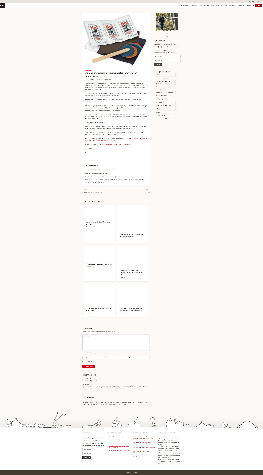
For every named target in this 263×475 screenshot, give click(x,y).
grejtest (130, 176)
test (136, 179)
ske (132, 179)
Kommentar (86, 336)
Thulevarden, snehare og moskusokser (99, 264)
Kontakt (258, 5)
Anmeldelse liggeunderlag (91, 176)
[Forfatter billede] (85, 80)
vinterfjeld (101, 182)
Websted (131, 357)
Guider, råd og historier (162, 109)
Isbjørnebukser (145, 454)
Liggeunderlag (88, 70)
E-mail (108, 357)
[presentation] (99, 212)
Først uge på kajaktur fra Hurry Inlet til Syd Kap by (119, 443)
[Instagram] (256, 1)
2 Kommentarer (107, 79)
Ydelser (158, 74)
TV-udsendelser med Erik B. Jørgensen (163, 82)
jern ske (136, 176)
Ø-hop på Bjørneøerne (113, 436)
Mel (133, 442)
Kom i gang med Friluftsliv (163, 78)
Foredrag (118, 176)
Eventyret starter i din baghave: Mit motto (165, 120)
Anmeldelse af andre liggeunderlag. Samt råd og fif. (101, 169)
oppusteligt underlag (98, 179)
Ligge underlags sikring (125, 144)
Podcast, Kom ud (160, 115)
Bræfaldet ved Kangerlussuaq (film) (92, 191)
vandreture (94, 182)
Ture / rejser (159, 102)
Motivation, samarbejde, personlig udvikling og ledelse (165, 88)
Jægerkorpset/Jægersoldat (163, 95)
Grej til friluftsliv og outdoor (163, 105)
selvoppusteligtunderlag (124, 179)
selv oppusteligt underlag (111, 179)
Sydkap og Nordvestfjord (114, 439)
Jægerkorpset (232, 5)
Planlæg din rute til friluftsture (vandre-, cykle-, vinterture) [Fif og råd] (131, 272)
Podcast (248, 5)
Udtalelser (206, 5)
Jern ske (147, 191)
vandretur (87, 182)
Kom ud (142, 176)
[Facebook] (253, 1)
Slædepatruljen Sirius (221, 5)
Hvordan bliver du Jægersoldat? (148, 447)
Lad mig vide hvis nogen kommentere (94, 353)
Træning (158, 112)
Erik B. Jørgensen (91, 79)
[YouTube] (259, 1)
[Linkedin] (261, 1)
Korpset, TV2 (241, 5)
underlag (141, 179)
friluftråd (124, 176)
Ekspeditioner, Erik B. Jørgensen (164, 92)
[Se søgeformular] (253, 5)
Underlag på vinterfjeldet (110, 144)
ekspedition (101, 176)
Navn (85, 357)
